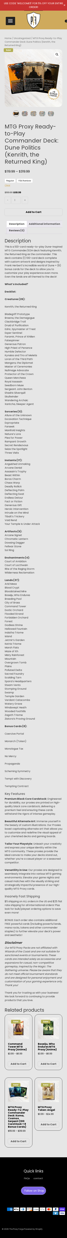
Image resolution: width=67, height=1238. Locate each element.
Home (8, 38)
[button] (10, 21)
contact (38, 1178)
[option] (16, 114)
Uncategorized (22, 38)
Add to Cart (33, 212)
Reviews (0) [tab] (16, 230)
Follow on (34, 1191)
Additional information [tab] (44, 224)
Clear (7, 185)
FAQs (27, 1178)
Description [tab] (16, 224)
